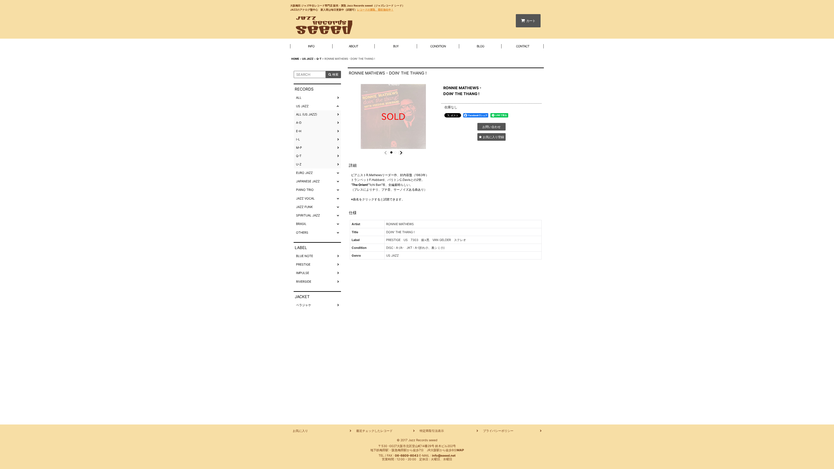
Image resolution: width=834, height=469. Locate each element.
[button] (386, 152)
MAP (460, 450)
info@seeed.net (443, 455)
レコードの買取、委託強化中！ (375, 9)
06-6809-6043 (406, 455)
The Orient (360, 185)
